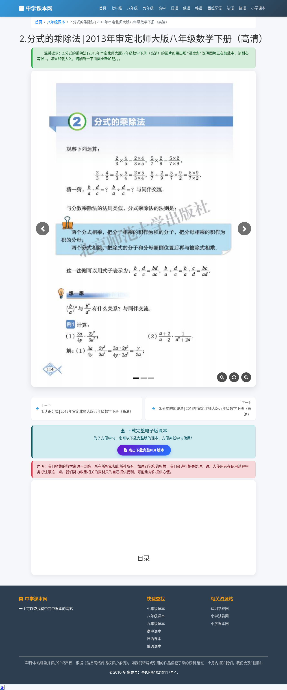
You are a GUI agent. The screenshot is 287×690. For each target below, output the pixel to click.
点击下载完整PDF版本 (146, 450)
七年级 (116, 8)
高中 (162, 8)
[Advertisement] (151, 521)
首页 (102, 8)
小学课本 (258, 8)
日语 (174, 8)
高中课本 (154, 631)
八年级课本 (56, 22)
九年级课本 (156, 623)
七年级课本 (156, 608)
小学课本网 (220, 623)
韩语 (198, 8)
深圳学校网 (220, 608)
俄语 (186, 8)
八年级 (132, 8)
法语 (230, 8)
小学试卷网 (220, 616)
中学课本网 (39, 8)
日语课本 (154, 638)
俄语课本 (154, 646)
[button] (42, 228)
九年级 (148, 8)
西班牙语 (214, 8)
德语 (242, 8)
